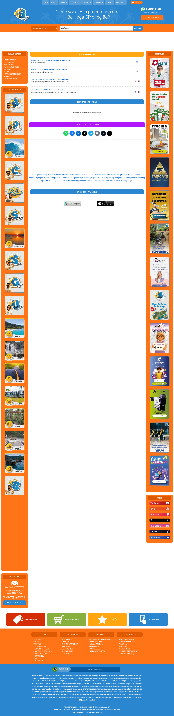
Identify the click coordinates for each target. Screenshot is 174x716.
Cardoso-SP (40, 681)
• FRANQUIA (122, 644)
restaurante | (57, 175)
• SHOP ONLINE (38, 656)
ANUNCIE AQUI (120, 2)
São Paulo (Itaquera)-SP (95, 694)
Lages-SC (129, 684)
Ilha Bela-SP (36, 684)
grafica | (65, 175)
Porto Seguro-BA (105, 689)
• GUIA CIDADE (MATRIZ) (127, 639)
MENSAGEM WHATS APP (152, 13)
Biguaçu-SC (135, 675)
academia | (79, 175)
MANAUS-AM (48, 686)
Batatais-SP (99, 675)
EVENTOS (63, 2)
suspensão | (57, 181)
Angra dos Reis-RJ (38, 675)
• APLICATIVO (38, 661)
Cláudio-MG (58, 681)
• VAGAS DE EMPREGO (41, 649)
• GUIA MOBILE (123, 646)
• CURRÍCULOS (94, 649)
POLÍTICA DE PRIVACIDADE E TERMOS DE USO (87, 712)
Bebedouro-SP (116, 675)
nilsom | (101, 175)
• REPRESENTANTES (97, 651)
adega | (130, 181)
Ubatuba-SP (118, 697)
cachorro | (75, 181)
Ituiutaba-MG (89, 684)
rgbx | (92, 178)
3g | (113, 178)
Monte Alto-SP (95, 686)
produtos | (78, 178)
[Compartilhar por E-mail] (97, 133)
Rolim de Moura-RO (47, 692)
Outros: (33, 60)
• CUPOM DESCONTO (40, 654)
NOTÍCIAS (54, 2)
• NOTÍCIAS (37, 642)
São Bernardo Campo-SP (112, 692)
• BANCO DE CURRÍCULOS (42, 651)
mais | (128, 178)
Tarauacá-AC (99, 697)
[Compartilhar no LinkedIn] (78, 133)
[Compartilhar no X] (84, 133)
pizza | (34, 175)
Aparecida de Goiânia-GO (53, 675)
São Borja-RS (126, 692)
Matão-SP (57, 686)
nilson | (49, 175)
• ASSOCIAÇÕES (10, 60)
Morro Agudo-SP (106, 686)
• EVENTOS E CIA (95, 642)
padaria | (134, 178)
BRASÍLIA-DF (44, 678)
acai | (96, 181)
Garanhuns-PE (82, 681)
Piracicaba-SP (67, 689)
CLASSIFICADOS (75, 2)
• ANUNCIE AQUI (67, 651)
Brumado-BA (53, 678)
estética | (44, 175)
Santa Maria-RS (90, 692)
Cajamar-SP (72, 678)
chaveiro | (110, 181)
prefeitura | (124, 175)
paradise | (94, 175)
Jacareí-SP (109, 684)
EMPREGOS (87, 2)
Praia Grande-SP (117, 689)
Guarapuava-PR (110, 681)
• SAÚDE (7, 76)
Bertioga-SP (126, 675)
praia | (43, 178)
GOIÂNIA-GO (92, 681)
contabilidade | (68, 178)
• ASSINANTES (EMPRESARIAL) (101, 639)
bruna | (131, 175)
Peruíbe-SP (58, 689)
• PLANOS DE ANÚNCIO (69, 644)
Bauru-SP (107, 675)
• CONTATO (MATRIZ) (126, 654)
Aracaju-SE (74, 675)
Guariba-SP (120, 681)
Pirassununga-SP (79, 689)
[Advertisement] (87, 40)
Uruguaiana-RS (128, 697)
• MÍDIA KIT (65, 642)
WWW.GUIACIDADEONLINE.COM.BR (83, 710)
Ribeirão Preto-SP (130, 689)
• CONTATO (65, 654)
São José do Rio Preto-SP (77, 694)
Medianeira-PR (66, 686)
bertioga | (122, 178)
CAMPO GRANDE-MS (109, 678)
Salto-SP (58, 692)
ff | (37, 178)
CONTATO (109, 2)
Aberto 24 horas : (37, 90)
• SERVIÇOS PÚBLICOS (12, 74)
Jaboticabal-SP (99, 684)
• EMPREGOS (94, 646)
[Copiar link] (103, 133)
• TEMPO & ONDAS (11, 79)
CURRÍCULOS (98, 2)
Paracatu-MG (39, 689)
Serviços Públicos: (37, 79)
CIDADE (45, 2)
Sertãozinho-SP (133, 694)
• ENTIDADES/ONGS (11, 67)
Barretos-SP (90, 675)
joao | (117, 178)
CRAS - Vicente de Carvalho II (54, 90)
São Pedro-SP (108, 694)
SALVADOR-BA (67, 692)
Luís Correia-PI (38, 686)
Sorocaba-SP (53, 697)
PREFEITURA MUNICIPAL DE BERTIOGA (52, 70)
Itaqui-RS (80, 684)
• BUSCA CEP (9, 72)
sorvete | (72, 175)
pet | (39, 175)
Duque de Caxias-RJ (69, 681)
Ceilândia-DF (49, 681)
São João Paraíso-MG (44, 694)
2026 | (48, 178)
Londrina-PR (138, 684)
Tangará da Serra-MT (87, 697)
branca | (32, 178)
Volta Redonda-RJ (88, 700)
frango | (123, 180)
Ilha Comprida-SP (47, 684)
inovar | (105, 178)
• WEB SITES (65, 646)
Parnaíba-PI (49, 689)
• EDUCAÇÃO (9, 62)
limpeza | (141, 178)
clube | (98, 177)
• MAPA (7, 69)
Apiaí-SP (66, 675)
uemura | (138, 174)
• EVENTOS (37, 644)
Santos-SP (99, 692)
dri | (39, 178)
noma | (116, 181)
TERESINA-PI (109, 697)
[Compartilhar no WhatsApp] (66, 133)
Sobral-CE (44, 697)
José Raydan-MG (119, 684)
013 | (110, 178)
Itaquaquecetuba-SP (69, 684)
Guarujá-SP (129, 681)
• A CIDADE (37, 639)
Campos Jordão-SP (123, 678)
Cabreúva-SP (63, 678)
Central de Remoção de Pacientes (57, 79)
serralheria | (115, 175)
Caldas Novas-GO (83, 678)
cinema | (87, 175)
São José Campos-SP (60, 694)
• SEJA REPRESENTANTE (127, 642)
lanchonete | (83, 181)
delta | (49, 180)
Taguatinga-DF (63, 697)
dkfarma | (86, 178)
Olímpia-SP (131, 686)
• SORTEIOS (37, 658)
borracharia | (66, 181)
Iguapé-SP (137, 681)
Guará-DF (101, 681)
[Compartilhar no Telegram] (91, 133)
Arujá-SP (82, 675)
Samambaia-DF (78, 692)
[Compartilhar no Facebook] (72, 133)
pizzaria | (107, 175)
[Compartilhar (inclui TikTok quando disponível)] (109, 133)
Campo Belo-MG (95, 678)
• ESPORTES (8, 65)
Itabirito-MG (57, 684)
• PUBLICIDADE (66, 639)
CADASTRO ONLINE (152, 18)
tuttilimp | (102, 181)
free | (53, 178)
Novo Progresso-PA (119, 686)
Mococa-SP (85, 686)
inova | (91, 181)
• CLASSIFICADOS (39, 646)
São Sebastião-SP (120, 694)
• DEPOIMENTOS (67, 649)
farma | (59, 177)
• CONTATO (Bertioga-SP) (128, 651)
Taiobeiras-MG (74, 697)
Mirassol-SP (76, 686)
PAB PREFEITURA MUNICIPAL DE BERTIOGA (53, 60)
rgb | (43, 181)
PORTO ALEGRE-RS (92, 689)
